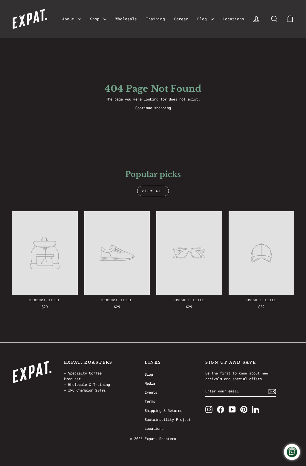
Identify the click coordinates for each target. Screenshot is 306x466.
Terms (150, 401)
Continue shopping (153, 107)
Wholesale (126, 19)
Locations (233, 19)
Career (181, 19)
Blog (203, 19)
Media (150, 383)
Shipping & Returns (163, 410)
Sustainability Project (168, 419)
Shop (96, 19)
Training (155, 19)
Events (151, 392)
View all (153, 190)
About (69, 19)
